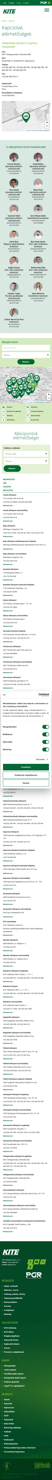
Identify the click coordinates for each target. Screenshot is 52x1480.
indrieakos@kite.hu (14, 249)
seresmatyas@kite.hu (38, 220)
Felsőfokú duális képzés (14, 1373)
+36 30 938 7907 (14, 173)
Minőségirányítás (11, 1443)
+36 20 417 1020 (14, 303)
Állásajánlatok (9, 1365)
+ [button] (47, 122)
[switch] (45, 734)
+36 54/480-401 (13, 1262)
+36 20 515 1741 (38, 199)
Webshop (7, 1314)
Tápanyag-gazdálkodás (13, 1298)
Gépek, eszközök (11, 1286)
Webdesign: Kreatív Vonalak (11, 1477)
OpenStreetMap (37, 130)
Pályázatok (8, 1419)
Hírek (6, 1435)
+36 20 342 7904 (38, 277)
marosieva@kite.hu (14, 324)
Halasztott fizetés (11, 1340)
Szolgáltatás (9, 1310)
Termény (7, 1306)
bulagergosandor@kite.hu (38, 249)
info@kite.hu (11, 1264)
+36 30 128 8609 (38, 223)
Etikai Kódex (9, 1423)
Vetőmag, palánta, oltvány (14, 1294)
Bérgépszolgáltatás (12, 1336)
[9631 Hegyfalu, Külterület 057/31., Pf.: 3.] (9, 384)
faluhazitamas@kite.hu (14, 300)
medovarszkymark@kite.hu (38, 275)
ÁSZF (6, 1415)
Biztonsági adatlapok (12, 1427)
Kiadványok (8, 1439)
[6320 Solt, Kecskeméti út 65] (21, 388)
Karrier (19, 3)
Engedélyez (26, 767)
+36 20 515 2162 (14, 199)
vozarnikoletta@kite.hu (38, 298)
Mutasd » (26, 362)
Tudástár (7, 1431)
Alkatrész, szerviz (11, 1290)
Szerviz (7, 1348)
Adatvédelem (9, 1411)
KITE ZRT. (9, 11)
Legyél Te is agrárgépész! (14, 1386)
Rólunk (5, 3)
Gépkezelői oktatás (11, 1344)
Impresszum (9, 1407)
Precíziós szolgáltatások (14, 1352)
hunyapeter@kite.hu (38, 197)
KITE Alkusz (9, 1332)
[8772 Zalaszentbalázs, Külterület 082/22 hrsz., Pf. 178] (9, 390)
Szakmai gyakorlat (11, 1382)
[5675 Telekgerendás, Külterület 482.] (26, 117)
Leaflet (28, 130)
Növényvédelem (10, 1302)
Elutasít (26, 783)
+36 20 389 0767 (14, 251)
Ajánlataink (12, 3)
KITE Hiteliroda (10, 1328)
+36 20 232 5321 (38, 301)
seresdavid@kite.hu (14, 197)
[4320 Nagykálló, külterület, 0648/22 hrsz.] (36, 379)
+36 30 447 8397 (38, 251)
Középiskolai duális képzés (15, 1377)
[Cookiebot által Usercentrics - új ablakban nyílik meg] (38, 694)
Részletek (40, 759)
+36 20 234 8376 (14, 225)
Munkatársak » (8, 505)
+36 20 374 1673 (14, 277)
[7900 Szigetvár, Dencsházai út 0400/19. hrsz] (14, 394)
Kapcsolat (27, 3)
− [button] (47, 126)
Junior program (10, 1369)
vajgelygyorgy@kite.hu (14, 275)
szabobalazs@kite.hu (38, 171)
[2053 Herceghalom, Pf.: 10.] (19, 383)
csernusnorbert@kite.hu (14, 171)
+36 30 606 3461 (38, 173)
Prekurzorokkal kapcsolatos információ (20, 1447)
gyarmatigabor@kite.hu (14, 223)
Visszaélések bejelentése (14, 1451)
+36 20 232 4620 (14, 326)
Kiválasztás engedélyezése (26, 775)
